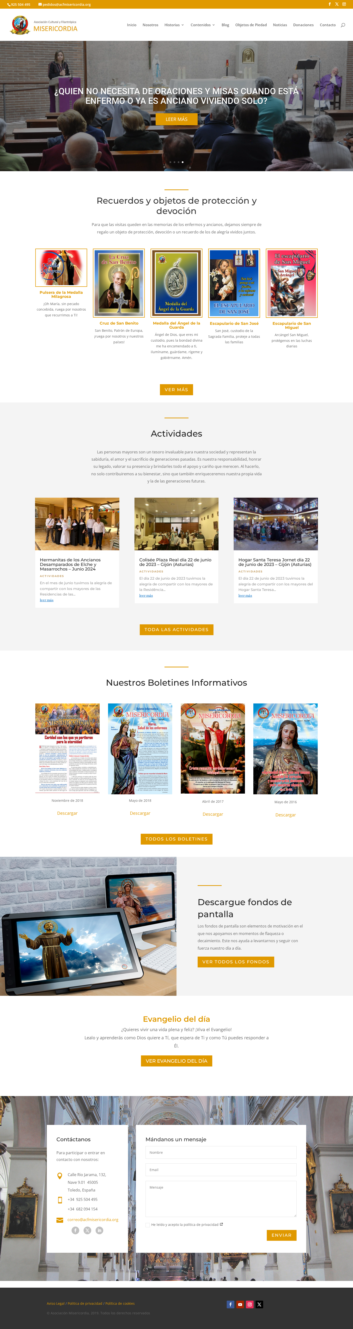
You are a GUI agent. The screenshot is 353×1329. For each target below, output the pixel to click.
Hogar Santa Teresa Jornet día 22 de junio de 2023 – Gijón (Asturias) (274, 562)
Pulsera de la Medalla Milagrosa (61, 294)
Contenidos (201, 25)
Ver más (176, 389)
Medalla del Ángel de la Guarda (176, 325)
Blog (225, 25)
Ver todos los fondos (235, 962)
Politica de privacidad (85, 1303)
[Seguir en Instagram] (250, 1304)
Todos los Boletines (177, 839)
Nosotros (150, 25)
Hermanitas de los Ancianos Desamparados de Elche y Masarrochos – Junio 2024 (70, 564)
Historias (172, 25)
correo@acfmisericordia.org (92, 1219)
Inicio (131, 25)
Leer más (177, 119)
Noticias (280, 25)
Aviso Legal (56, 1303)
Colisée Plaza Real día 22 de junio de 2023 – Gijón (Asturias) (175, 562)
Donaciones (303, 25)
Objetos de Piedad (251, 25)
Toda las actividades (177, 629)
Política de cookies (120, 1303)
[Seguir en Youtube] (240, 1304)
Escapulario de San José (234, 323)
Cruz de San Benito (119, 323)
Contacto (328, 25)
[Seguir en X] (87, 1230)
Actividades (52, 576)
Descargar (67, 813)
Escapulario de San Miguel (292, 325)
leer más (47, 600)
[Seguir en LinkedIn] (99, 1230)
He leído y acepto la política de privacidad (185, 1224)
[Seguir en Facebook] (75, 1230)
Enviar (282, 1235)
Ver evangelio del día (176, 1061)
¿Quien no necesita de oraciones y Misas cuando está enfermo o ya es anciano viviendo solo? (176, 96)
